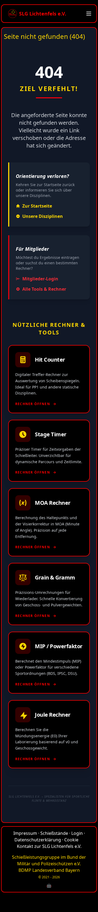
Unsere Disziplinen (42, 216)
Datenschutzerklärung (37, 840)
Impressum (25, 833)
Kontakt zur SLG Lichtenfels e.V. (49, 846)
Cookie (71, 840)
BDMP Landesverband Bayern (49, 870)
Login (77, 833)
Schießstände (54, 833)
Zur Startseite (37, 206)
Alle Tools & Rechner (44, 289)
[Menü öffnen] (88, 13)
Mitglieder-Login (40, 279)
